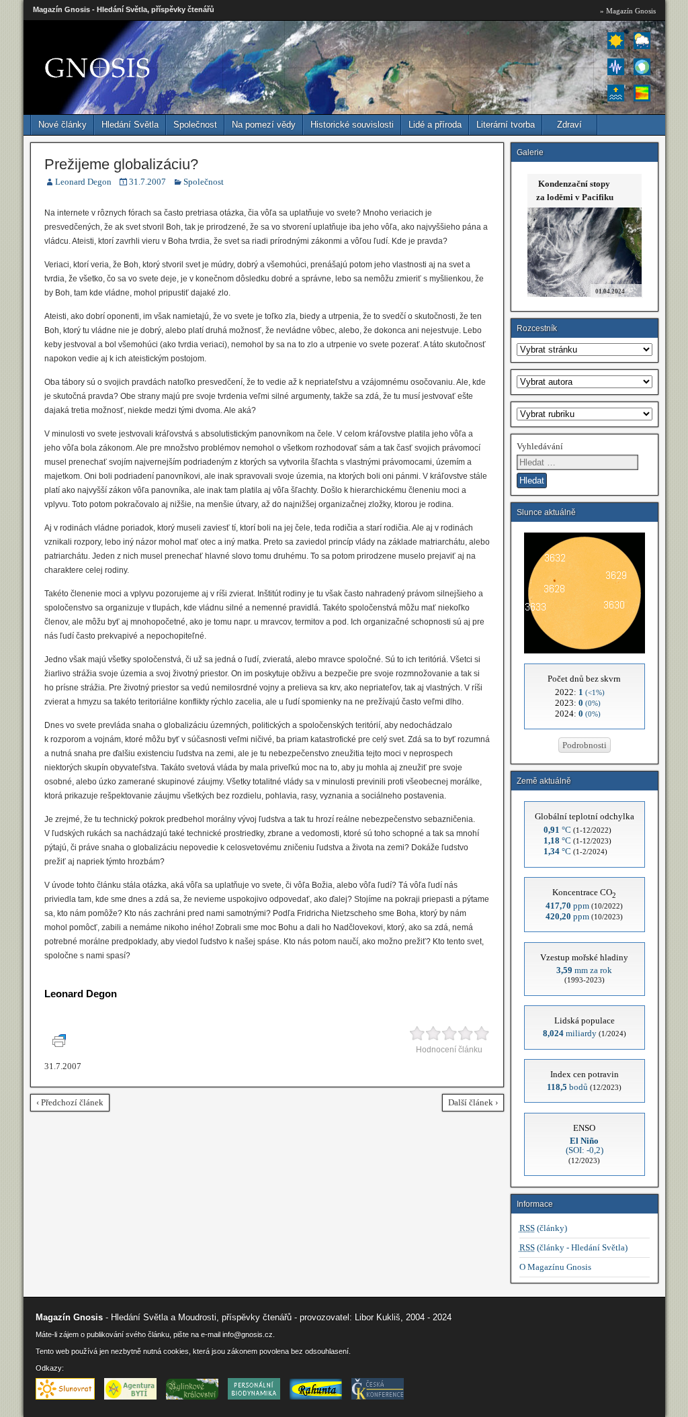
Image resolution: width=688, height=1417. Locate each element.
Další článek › (473, 1102)
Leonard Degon (83, 182)
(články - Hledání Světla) (573, 1247)
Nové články (62, 125)
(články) (543, 1228)
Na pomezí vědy (264, 125)
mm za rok (584, 970)
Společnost (195, 125)
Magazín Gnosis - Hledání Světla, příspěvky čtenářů (123, 9)
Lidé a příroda (435, 125)
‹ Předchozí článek (69, 1102)
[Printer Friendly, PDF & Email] (61, 1044)
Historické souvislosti (352, 125)
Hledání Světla (130, 125)
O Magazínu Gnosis (555, 1267)
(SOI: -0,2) (584, 1145)
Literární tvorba (505, 125)
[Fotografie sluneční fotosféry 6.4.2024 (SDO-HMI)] (584, 650)
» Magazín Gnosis (628, 11)
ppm (567, 906)
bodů (567, 1087)
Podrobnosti (584, 745)
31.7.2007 (147, 182)
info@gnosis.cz (247, 1334)
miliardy (570, 1033)
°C (557, 830)
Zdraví (569, 125)
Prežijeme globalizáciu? (121, 164)
